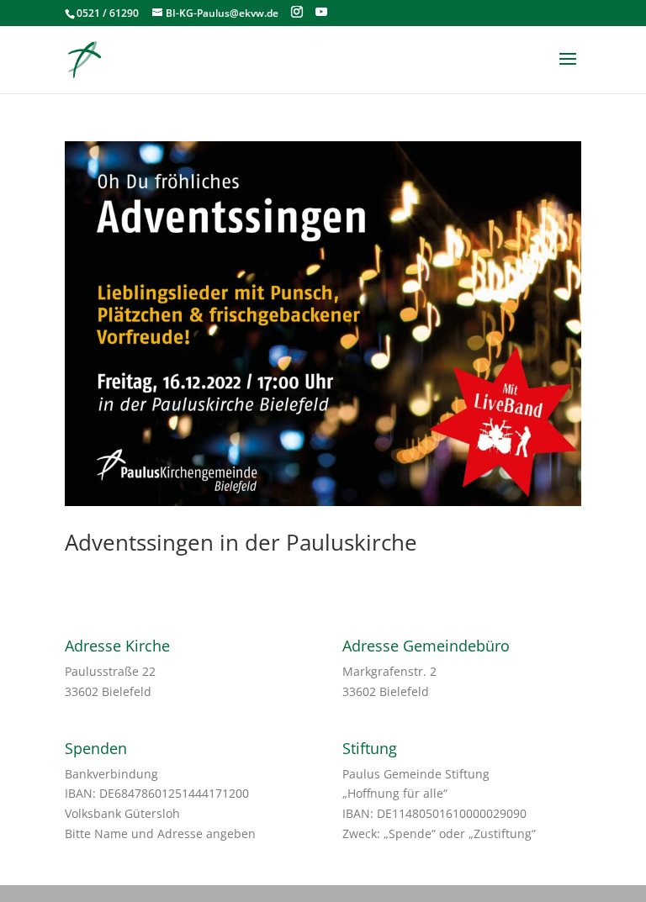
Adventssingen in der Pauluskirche (241, 542)
